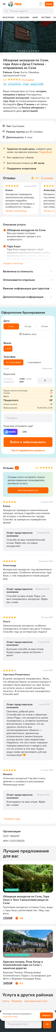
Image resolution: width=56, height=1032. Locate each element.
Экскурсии (8, 17)
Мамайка (17, 1001)
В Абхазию (23, 17)
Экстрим (45, 17)
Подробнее (45, 152)
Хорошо (46, 1015)
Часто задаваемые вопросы (28, 450)
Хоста (5, 1001)
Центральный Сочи (35, 1001)
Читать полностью (16, 211)
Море (35, 17)
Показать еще (12, 818)
